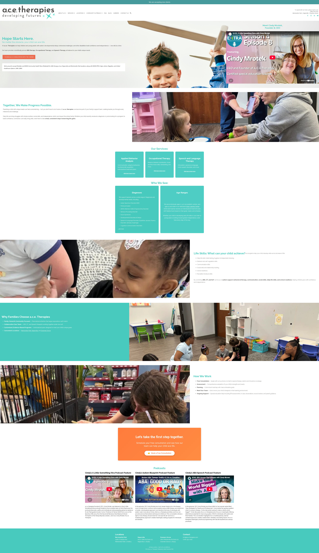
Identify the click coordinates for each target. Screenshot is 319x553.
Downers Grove (314, 13)
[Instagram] (311, 15)
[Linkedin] (314, 15)
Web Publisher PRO (168, 549)
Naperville (305, 13)
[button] (130, 13)
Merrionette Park (297, 13)
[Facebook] (307, 15)
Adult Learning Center (192, 206)
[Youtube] (317, 15)
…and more (136, 210)
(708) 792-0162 (314, 11)
